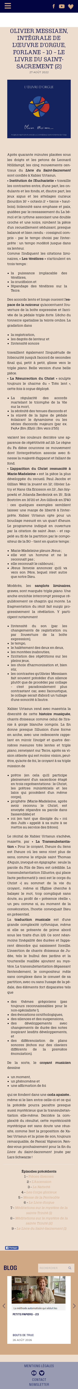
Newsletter (39, 1384)
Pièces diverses (41, 1176)
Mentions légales (39, 1366)
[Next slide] (74, 1306)
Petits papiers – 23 (26, 1314)
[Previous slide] (3, 1306)
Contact (39, 1379)
